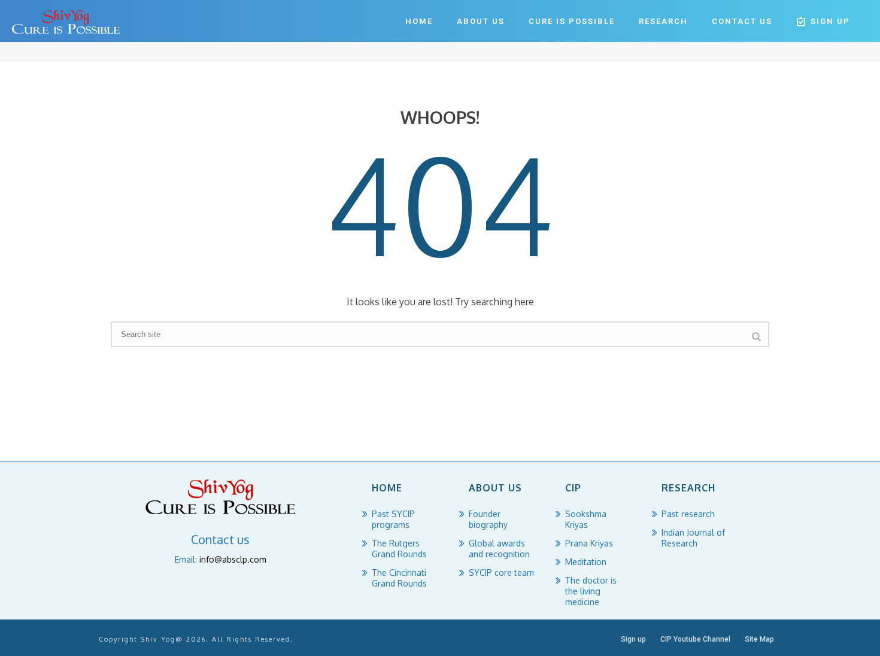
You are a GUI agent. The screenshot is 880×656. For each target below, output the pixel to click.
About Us (481, 21)
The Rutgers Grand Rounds (399, 548)
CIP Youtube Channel (695, 639)
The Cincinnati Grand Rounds (399, 577)
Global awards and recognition (499, 548)
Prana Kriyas (589, 543)
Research (663, 21)
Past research (688, 514)
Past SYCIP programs (393, 519)
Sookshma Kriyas (585, 519)
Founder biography (488, 519)
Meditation (585, 562)
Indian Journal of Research (693, 537)
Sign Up (830, 21)
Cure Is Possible (572, 21)
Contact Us (742, 21)
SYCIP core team (501, 572)
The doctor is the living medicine (591, 591)
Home (419, 21)
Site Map (759, 639)
